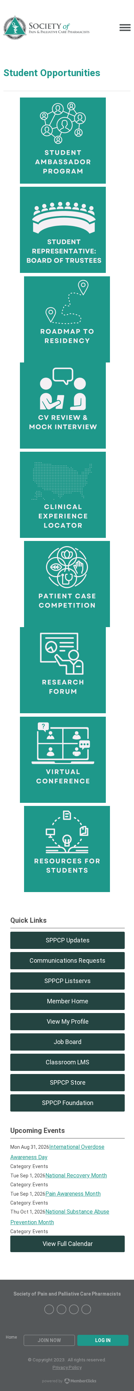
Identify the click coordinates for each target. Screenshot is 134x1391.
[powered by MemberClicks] (67, 1382)
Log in (103, 1340)
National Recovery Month (76, 1175)
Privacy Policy (67, 1367)
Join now (49, 1340)
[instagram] (49, 1309)
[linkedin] (74, 1309)
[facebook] (61, 1309)
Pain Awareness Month (73, 1193)
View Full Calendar (68, 1243)
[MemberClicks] (46, 28)
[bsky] (86, 1309)
